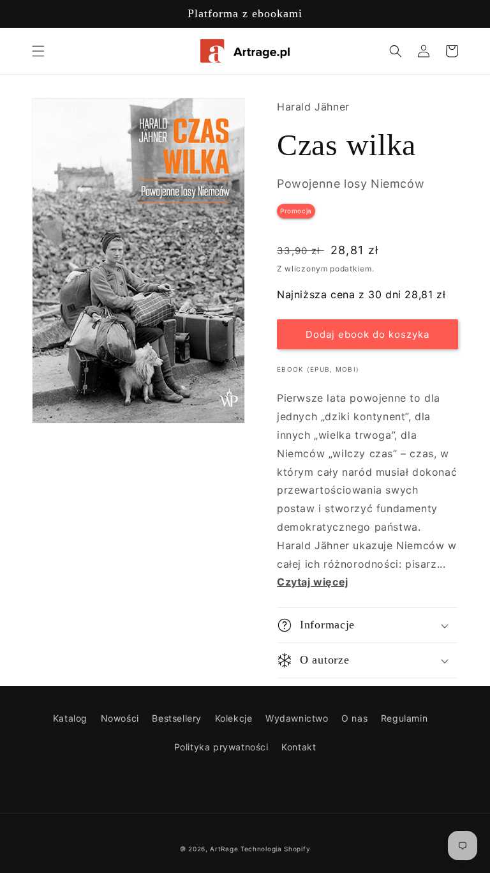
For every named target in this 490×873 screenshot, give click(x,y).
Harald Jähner (313, 106)
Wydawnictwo (297, 718)
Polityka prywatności (221, 746)
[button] (38, 51)
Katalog (70, 718)
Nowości (120, 718)
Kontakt (298, 746)
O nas (354, 718)
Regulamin (404, 718)
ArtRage (224, 849)
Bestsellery (177, 718)
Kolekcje (234, 718)
